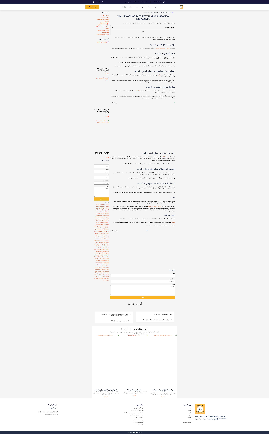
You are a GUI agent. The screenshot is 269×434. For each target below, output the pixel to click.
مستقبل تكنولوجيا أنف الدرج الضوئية (102, 265)
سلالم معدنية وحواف (101, 236)
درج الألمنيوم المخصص (104, 222)
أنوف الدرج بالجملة (102, 247)
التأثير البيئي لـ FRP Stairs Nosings (102, 262)
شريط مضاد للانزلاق (101, 219)
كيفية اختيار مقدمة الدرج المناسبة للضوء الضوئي (102, 235)
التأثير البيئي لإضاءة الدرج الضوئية (102, 264)
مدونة (137, 7)
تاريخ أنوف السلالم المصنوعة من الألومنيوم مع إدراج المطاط (101, 111)
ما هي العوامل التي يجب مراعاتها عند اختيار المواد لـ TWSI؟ (157, 319)
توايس (159, 75)
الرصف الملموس (165, 156)
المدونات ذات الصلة (134, 329)
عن (142, 7)
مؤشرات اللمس (105, 249)
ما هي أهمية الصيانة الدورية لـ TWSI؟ (162, 314)
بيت (155, 7)
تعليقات (173, 284)
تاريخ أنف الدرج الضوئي (104, 267)
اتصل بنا (173, 222)
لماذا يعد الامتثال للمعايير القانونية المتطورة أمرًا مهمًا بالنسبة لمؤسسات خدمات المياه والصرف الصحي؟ (115, 315)
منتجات (148, 7)
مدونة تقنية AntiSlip (167, 12)
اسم (174, 273)
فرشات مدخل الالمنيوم (104, 204)
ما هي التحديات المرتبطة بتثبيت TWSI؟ (120, 321)
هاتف (108, 175)
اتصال (130, 7)
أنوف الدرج (105, 12)
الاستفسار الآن (104, 160)
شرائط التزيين (106, 227)
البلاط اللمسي (137, 90)
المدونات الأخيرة (104, 39)
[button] (103, 2)
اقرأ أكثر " (107, 73)
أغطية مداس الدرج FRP (102, 229)
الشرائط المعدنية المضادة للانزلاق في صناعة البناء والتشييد (102, 215)
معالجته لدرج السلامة (101, 245)
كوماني (107, 169)
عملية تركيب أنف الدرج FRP (134, 390)
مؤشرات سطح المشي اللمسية (163, 48)
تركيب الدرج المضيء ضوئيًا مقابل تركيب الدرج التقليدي (102, 152)
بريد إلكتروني (172, 279)
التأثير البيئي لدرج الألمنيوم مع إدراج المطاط (106, 390)
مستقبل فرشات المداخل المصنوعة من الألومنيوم (102, 69)
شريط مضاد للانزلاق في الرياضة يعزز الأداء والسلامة (163, 390)
